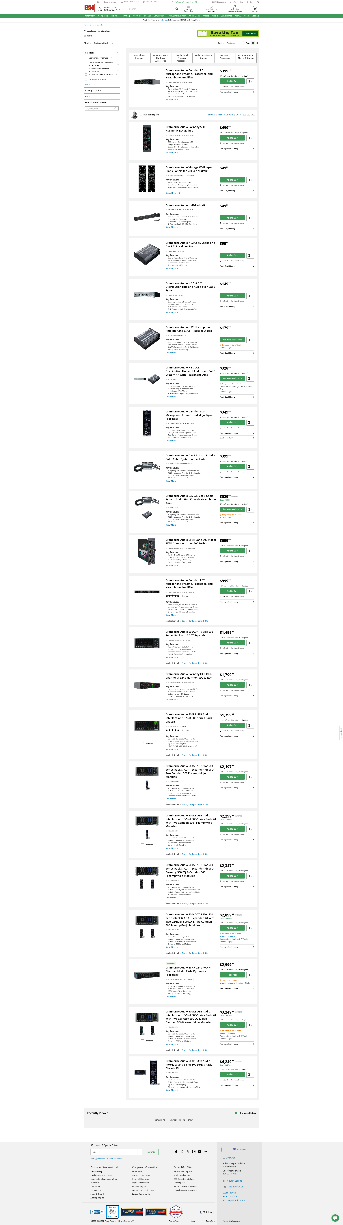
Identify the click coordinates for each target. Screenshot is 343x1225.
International (96, 1186)
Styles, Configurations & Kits (195, 621)
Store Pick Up (229, 1192)
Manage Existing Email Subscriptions (107, 1159)
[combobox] (235, 43)
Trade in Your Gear (235, 1186)
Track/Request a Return (101, 1175)
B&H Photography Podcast (185, 1190)
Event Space (179, 1182)
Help (241, 2)
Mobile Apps (209, 1212)
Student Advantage (182, 1175)
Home (86, 25)
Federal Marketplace (183, 1171)
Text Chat (211, 115)
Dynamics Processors (225, 56)
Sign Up (151, 1151)
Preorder (232, 974)
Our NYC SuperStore (141, 1175)
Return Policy (96, 1171)
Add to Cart (232, 81)
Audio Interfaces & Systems (203, 56)
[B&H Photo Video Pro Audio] (90, 8)
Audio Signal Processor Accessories (182, 58)
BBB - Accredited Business (97, 1212)
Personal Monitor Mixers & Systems (246, 56)
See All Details (172, 193)
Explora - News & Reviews (185, 1186)
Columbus (164, 20)
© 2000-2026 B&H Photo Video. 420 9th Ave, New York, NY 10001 (114, 1221)
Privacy (192, 1221)
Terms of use (174, 1221)
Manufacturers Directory (143, 1190)
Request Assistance (232, 339)
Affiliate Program (139, 1186)
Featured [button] (231, 43)
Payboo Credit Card (140, 1182)
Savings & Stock (101, 43)
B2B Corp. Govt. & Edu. (184, 1179)
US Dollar (241, 1149)
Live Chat (250, 2)
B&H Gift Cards (230, 1196)
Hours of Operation (140, 1179)
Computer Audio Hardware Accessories (160, 58)
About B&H (137, 1171)
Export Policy (210, 1221)
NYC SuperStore (220, 2)
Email (238, 115)
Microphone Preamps (139, 56)
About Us (233, 2)
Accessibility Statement (231, 1221)
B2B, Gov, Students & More (106, 2)
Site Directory (96, 1190)
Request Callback (225, 115)
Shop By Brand (97, 1194)
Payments (94, 1182)
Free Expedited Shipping (235, 1200)
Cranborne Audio (96, 25)
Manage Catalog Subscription (103, 1179)
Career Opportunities (141, 1194)
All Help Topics (97, 1197)
